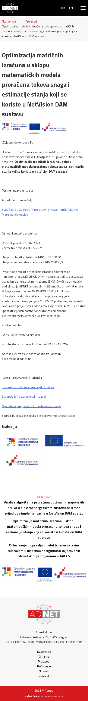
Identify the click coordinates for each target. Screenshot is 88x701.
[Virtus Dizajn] (44, 696)
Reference (44, 666)
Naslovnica (9, 21)
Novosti (44, 671)
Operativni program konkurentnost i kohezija (31, 406)
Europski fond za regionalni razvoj (24, 396)
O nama (44, 656)
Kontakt (44, 676)
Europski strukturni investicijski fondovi (28, 387)
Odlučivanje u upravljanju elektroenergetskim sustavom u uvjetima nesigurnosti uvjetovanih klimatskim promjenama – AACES (44, 551)
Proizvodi (31, 21)
